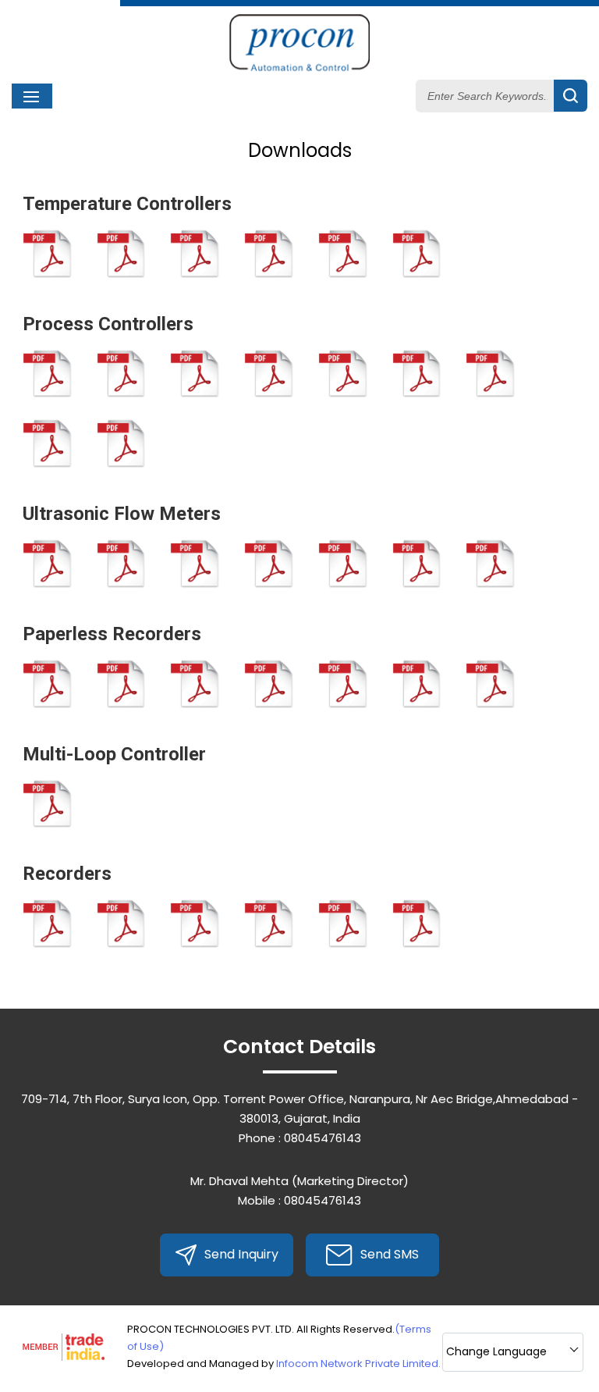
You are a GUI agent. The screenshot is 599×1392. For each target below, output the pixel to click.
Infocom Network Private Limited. (358, 1363)
